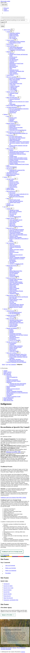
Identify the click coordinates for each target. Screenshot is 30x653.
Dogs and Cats (12, 214)
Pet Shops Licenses (13, 160)
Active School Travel (14, 221)
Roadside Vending (13, 163)
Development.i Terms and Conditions (18, 355)
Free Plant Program (13, 59)
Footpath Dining (13, 156)
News (10, 100)
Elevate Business (13, 128)
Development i (12, 338)
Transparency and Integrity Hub (16, 71)
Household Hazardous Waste (16, 305)
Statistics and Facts (10, 91)
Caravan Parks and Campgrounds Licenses (19, 151)
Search (2, 20)
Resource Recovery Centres (15, 299)
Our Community (10, 243)
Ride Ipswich (12, 225)
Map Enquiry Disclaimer (15, 359)
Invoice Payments (13, 324)
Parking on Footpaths (14, 288)
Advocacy (11, 53)
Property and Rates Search (15, 347)
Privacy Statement (21, 647)
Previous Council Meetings (15, 48)
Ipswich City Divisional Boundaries (17, 78)
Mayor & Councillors (11, 76)
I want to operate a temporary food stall (18, 145)
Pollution (11, 241)
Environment (12, 58)
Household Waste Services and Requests (18, 296)
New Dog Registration (14, 313)
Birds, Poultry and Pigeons (15, 211)
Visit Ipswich (6, 583)
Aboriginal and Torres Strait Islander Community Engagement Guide (17, 384)
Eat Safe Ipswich (13, 57)
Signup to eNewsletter (7, 614)
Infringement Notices (14, 284)
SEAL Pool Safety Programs (15, 226)
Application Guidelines (14, 33)
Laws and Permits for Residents (16, 229)
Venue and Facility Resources (16, 201)
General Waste (12, 303)
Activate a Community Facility (16, 263)
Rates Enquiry (12, 349)
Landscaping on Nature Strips (16, 233)
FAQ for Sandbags (13, 273)
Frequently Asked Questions (15, 282)
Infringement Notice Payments (16, 322)
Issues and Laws (10, 228)
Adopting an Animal (14, 210)
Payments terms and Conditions (16, 360)
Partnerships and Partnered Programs (17, 130)
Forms (7, 165)
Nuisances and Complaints (15, 237)
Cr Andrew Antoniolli (14, 86)
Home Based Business (11, 166)
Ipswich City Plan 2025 (14, 340)
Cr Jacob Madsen (13, 82)
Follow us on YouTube (11, 568)
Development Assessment (15, 333)
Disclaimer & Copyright (6, 647)
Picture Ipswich (12, 185)
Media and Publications (11, 97)
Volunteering (12, 256)
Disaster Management (11, 265)
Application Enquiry (14, 351)
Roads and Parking (10, 277)
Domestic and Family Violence (16, 249)
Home (3, 364)
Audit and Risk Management (16, 47)
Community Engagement (15, 247)
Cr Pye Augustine (13, 81)
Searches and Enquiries (11, 341)
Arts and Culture (10, 179)
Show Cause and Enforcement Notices (18, 234)
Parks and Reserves (10, 191)
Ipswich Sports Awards (14, 199)
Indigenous (11, 250)
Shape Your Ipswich (8, 597)
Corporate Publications (14, 99)
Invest (7, 116)
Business (5, 114)
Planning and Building (11, 328)
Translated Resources (14, 276)
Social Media (12, 104)
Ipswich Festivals (13, 187)
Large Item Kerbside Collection (16, 304)
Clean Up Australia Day (14, 245)
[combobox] (13, 17)
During (11, 268)
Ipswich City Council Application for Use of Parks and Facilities (18, 194)
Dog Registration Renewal (15, 312)
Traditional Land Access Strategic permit (12, 551)
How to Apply (12, 37)
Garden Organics (13, 300)
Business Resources (11, 175)
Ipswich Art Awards (13, 252)
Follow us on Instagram (11, 570)
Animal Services (10, 310)
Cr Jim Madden (12, 88)
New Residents (12, 261)
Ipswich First (6, 591)
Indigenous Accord (13, 451)
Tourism (8, 203)
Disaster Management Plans (15, 271)
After (10, 269)
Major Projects (12, 67)
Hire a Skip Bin (13, 298)
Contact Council (10, 40)
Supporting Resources (14, 337)
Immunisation (12, 64)
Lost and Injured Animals (15, 216)
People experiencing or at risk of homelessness (17, 392)
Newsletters (8, 573)
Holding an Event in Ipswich (16, 254)
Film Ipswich (9, 168)
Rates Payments (13, 326)
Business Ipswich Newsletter (16, 127)
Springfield (11, 119)
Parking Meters (12, 287)
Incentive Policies (13, 121)
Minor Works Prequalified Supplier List (18, 133)
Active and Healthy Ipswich (15, 219)
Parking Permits (13, 289)
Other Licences (9, 148)
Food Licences (9, 135)
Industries (11, 120)
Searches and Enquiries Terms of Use (18, 354)
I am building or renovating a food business (19, 141)
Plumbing (11, 331)
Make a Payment (10, 318)
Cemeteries (11, 344)
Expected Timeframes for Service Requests (16, 362)
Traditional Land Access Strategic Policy (13, 497)
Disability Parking (13, 280)
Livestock (11, 215)
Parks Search (12, 192)
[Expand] (12, 30)
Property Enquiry (13, 348)
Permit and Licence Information (16, 196)
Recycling (11, 302)
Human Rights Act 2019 (15, 42)
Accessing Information (11, 107)
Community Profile (13, 93)
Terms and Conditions (11, 352)
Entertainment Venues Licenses (16, 152)
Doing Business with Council (13, 131)
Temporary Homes (13, 236)
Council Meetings (10, 45)
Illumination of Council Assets (16, 63)
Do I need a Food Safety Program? (17, 137)
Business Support (10, 123)
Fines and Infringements (14, 232)
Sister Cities (12, 95)
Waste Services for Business (12, 174)
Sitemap (14, 647)
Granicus (23, 651)
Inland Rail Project (13, 66)
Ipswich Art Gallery (13, 181)
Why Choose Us (13, 38)
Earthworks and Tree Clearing (16, 230)
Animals (8, 208)
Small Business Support (14, 124)
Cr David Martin (13, 90)
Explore (5, 177)
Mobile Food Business (14, 140)
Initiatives (8, 51)
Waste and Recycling (11, 295)
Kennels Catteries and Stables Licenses (18, 157)
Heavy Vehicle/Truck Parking (16, 283)
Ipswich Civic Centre (14, 183)
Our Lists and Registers (14, 110)
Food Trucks (12, 146)
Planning (11, 332)
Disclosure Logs (13, 111)
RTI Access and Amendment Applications (19, 108)
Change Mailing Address (15, 321)
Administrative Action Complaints (17, 41)
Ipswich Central (13, 117)
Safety (10, 68)
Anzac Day (12, 244)
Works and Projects (13, 73)
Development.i (12, 343)
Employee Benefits (13, 34)
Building (11, 329)
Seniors (11, 253)
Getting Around (10, 188)
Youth (10, 248)
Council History (10, 75)
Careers (8, 31)
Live (4, 206)
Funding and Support (11, 315)
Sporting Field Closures (14, 202)
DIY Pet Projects (13, 212)
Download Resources (14, 272)
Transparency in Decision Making (17, 49)
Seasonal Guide (10, 205)
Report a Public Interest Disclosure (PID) (15, 105)
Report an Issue (10, 44)
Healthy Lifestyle (10, 218)
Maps (10, 94)
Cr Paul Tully (12, 84)
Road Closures (12, 292)
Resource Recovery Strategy (15, 307)
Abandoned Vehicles (14, 293)
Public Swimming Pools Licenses (17, 161)
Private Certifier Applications (16, 346)
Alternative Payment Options (16, 320)
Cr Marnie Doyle (13, 87)
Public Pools (12, 223)
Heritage (11, 180)
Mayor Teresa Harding (14, 79)
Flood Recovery (13, 60)
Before (10, 267)
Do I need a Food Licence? (15, 136)
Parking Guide (12, 285)
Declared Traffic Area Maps (15, 279)
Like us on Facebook (10, 565)
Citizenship (11, 262)
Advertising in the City (11, 172)
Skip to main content (5, 1)
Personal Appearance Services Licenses (18, 159)
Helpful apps (12, 274)
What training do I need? (15, 139)
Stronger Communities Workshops (17, 257)
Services (5, 309)
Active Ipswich (12, 222)
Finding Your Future (14, 35)
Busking (11, 150)
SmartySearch (12, 316)
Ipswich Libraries (13, 184)
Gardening (11, 62)
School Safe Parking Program (16, 291)
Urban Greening (13, 72)
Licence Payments (13, 325)
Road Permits (12, 126)
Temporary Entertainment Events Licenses (19, 164)
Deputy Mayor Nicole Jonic (15, 83)
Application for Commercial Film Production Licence (17, 170)
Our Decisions (12, 112)
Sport (7, 198)
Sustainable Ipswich (13, 70)
